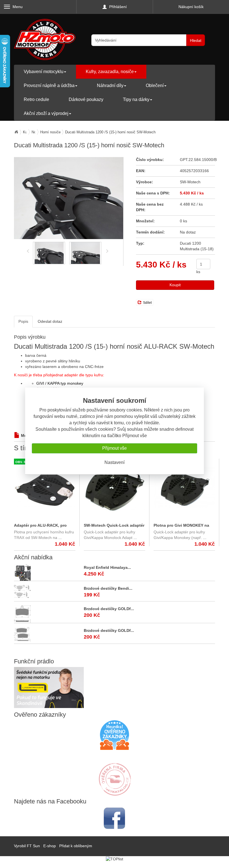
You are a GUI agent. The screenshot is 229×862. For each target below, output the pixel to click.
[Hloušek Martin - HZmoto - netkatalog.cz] (114, 773)
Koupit (175, 285)
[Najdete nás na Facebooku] (114, 818)
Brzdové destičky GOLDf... (109, 608)
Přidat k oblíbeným (75, 846)
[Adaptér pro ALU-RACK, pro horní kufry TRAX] (44, 488)
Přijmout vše (114, 448)
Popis (23, 321)
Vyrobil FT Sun (27, 846)
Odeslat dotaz (50, 321)
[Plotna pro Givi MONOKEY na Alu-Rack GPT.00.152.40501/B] (184, 488)
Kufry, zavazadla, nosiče (110, 71)
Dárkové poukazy (86, 99)
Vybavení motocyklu (43, 71)
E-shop (49, 846)
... (60, 537)
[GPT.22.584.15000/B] (68, 198)
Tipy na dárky (136, 99)
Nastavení (114, 462)
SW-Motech (190, 182)
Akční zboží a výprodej (46, 113)
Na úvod (16, 132)
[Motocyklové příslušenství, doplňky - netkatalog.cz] (114, 792)
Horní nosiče (50, 132)
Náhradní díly (110, 85)
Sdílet (147, 303)
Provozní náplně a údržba (49, 85)
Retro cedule (36, 99)
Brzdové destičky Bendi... (108, 588)
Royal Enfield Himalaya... (107, 567)
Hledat (195, 40)
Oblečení (155, 85)
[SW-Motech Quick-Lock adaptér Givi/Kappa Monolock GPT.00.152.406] (114, 488)
